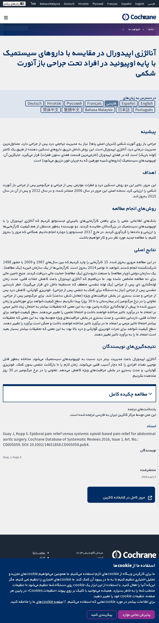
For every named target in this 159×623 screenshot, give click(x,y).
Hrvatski (83, 4)
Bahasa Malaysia (50, 4)
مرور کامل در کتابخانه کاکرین (124, 497)
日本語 (124, 109)
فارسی (151, 4)
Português (144, 109)
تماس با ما (39, 552)
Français (112, 4)
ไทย (33, 4)
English (139, 4)
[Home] (139, 16)
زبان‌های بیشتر (12, 4)
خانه (151, 29)
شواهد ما (134, 29)
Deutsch (69, 4)
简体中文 (51, 109)
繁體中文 (72, 109)
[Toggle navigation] (6, 17)
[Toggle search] (145, 17)
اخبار (42, 557)
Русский (98, 4)
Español (126, 4)
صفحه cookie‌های (49, 601)
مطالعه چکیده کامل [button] (128, 394)
